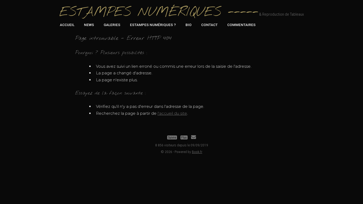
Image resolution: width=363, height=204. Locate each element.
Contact (209, 25)
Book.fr (197, 152)
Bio (188, 25)
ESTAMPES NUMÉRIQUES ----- (158, 12)
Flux (184, 137)
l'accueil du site (172, 113)
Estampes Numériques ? (153, 25)
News (89, 25)
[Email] (193, 137)
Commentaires (241, 25)
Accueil (67, 25)
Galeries (112, 25)
